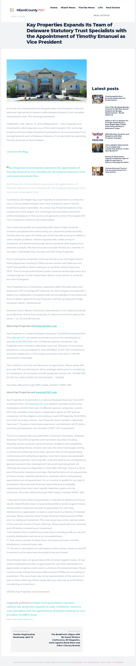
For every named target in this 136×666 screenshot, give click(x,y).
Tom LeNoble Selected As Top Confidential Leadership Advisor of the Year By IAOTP (117, 148)
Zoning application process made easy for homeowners (115, 98)
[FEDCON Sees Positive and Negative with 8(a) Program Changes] (97, 137)
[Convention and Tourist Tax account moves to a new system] (97, 171)
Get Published (117, 662)
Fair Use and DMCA (91, 662)
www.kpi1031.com (46, 326)
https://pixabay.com (26, 619)
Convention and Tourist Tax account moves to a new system (116, 170)
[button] (47, 172)
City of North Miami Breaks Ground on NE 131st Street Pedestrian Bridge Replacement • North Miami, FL (117, 111)
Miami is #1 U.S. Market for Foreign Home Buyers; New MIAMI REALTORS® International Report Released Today (116, 124)
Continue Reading (17, 151)
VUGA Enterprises (75, 662)
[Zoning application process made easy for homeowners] (97, 99)
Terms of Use (105, 662)
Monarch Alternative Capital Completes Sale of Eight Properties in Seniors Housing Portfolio (117, 159)
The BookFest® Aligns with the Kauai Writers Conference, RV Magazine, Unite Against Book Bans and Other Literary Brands (64, 640)
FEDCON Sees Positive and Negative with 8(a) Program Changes (117, 136)
